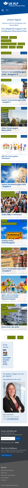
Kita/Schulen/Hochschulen (9, 136)
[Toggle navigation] (7, 10)
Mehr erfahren (6, 455)
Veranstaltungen (6, 53)
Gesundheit (5, 111)
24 (19, 337)
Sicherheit (4, 108)
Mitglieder (11, 108)
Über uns (4, 192)
